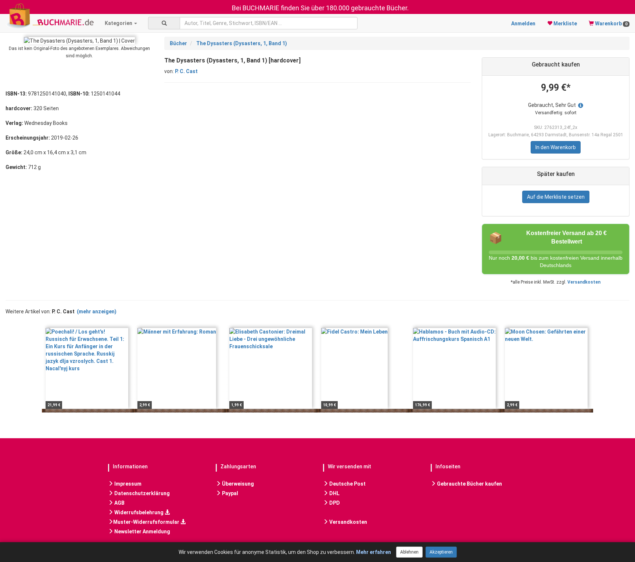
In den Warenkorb (555, 147)
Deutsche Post (347, 484)
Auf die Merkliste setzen (556, 197)
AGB (119, 503)
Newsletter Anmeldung (141, 531)
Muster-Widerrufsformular (146, 522)
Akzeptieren (441, 552)
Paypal (229, 493)
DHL (334, 493)
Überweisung (237, 484)
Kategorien (119, 23)
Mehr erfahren (373, 552)
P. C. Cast (186, 71)
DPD (334, 503)
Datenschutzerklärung (141, 493)
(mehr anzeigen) (96, 311)
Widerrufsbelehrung (139, 512)
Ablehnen (409, 552)
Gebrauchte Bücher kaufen (469, 484)
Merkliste (564, 23)
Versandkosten (583, 282)
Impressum (127, 484)
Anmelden (523, 23)
